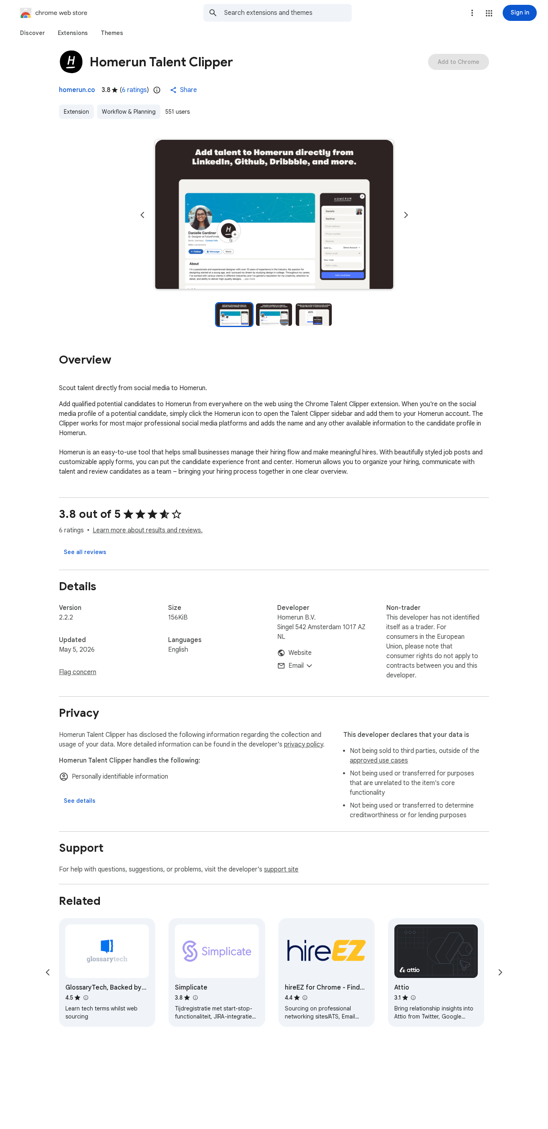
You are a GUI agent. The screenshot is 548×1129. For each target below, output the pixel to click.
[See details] (79, 800)
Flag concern (77, 672)
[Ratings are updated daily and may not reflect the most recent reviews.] (157, 90)
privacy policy (303, 744)
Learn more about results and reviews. (148, 530)
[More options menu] (472, 13)
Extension (76, 111)
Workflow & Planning (129, 111)
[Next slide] (406, 215)
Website (300, 653)
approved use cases (379, 761)
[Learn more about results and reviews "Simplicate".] (195, 997)
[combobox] (288, 13)
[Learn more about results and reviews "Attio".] (413, 997)
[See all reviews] (85, 552)
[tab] (32, 33)
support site (281, 869)
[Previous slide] (142, 215)
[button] (489, 13)
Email (296, 666)
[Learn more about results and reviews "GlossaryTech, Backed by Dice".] (85, 997)
